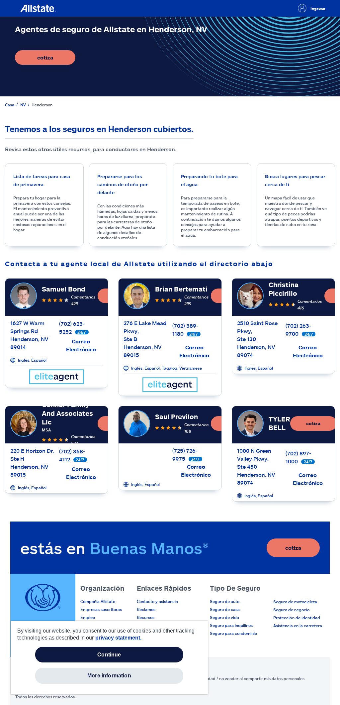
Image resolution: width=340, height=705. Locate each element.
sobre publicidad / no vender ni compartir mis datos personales (243, 678)
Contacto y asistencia (157, 601)
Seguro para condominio (233, 633)
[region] (109, 657)
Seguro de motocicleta (295, 601)
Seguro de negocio (291, 609)
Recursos (145, 617)
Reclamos (146, 609)
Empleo (87, 617)
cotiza (56, 59)
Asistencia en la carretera (297, 625)
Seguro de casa (225, 609)
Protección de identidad (296, 617)
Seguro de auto (224, 601)
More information (109, 675)
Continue (109, 654)
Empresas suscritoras (101, 609)
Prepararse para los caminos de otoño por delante (122, 184)
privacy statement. (118, 638)
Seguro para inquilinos (231, 625)
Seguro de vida (224, 617)
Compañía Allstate (97, 601)
